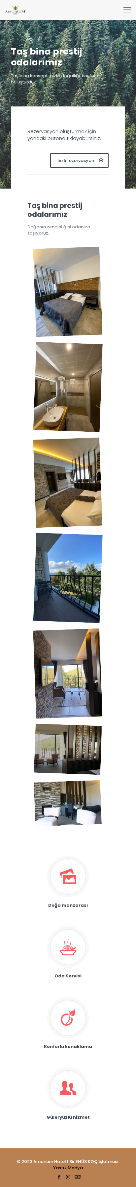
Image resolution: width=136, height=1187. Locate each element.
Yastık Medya (68, 1168)
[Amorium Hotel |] (15, 10)
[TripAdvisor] (77, 1177)
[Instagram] (68, 1177)
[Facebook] (59, 1177)
